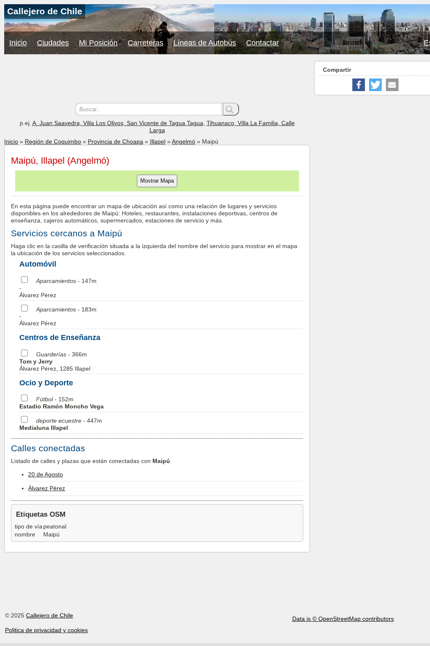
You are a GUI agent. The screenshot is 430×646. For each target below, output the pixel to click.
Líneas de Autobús (204, 43)
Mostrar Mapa (157, 181)
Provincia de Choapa (115, 141)
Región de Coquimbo (53, 141)
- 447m (60, 424)
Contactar (262, 43)
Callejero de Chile (49, 615)
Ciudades (53, 43)
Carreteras (145, 43)
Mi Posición (98, 43)
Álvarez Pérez (46, 488)
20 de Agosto (45, 474)
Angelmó (183, 141)
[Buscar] (231, 109)
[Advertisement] (157, 80)
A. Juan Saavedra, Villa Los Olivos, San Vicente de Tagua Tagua (117, 123)
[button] (358, 84)
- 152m (61, 403)
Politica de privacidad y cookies (46, 630)
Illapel (157, 141)
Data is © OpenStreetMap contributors (343, 618)
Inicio (18, 43)
